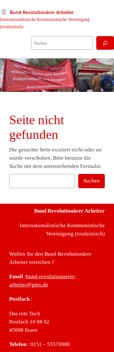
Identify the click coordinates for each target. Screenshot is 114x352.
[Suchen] (105, 43)
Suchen (91, 181)
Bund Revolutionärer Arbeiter (42, 12)
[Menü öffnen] (4, 12)
